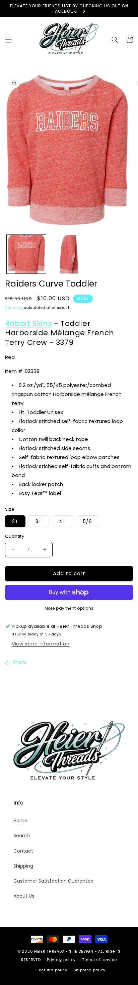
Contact (23, 851)
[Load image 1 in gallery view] (26, 254)
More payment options (69, 608)
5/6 (87, 521)
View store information (40, 643)
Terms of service (99, 959)
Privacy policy (61, 959)
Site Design (81, 951)
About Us (23, 896)
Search (21, 835)
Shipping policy (90, 970)
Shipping (14, 307)
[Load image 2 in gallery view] (68, 254)
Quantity (14, 536)
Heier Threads (49, 951)
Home (20, 820)
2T (15, 521)
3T (39, 521)
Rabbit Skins (28, 323)
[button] (8, 39)
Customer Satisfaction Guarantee (53, 881)
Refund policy (53, 970)
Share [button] (19, 662)
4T (62, 521)
